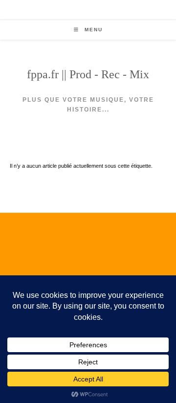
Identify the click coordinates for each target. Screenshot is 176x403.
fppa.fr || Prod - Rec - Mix (88, 74)
